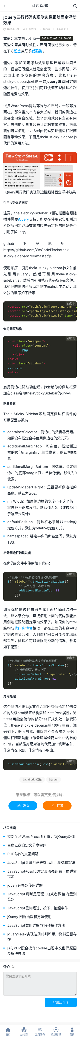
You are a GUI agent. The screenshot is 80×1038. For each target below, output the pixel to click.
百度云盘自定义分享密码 (26, 845)
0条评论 (61, 29)
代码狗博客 (23, 628)
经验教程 (31, 29)
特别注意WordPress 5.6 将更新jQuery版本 (41, 836)
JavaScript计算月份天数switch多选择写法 (41, 862)
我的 (72, 1031)
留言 (17, 51)
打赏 (57, 806)
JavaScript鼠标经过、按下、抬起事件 (37, 908)
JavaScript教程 (32, 779)
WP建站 (24, 1031)
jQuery (23, 219)
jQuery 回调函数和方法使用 (29, 916)
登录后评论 (60, 1002)
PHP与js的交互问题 (22, 854)
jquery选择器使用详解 (25, 885)
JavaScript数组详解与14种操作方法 (36, 925)
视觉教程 (56, 1031)
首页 (8, 1031)
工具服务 (40, 1031)
